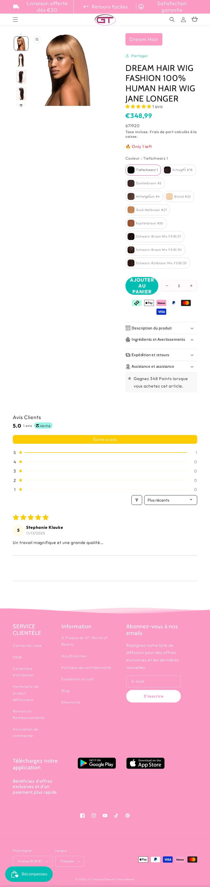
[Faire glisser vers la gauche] (21, 34)
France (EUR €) (30, 861)
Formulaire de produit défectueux (25, 693)
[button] (172, 19)
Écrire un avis (105, 439)
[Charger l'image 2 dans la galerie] (21, 60)
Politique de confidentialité (86, 667)
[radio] (143, 169)
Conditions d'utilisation (23, 671)
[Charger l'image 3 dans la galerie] (21, 77)
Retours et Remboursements (29, 714)
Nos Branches (74, 656)
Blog (65, 690)
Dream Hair (144, 39)
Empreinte (71, 702)
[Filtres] (136, 500)
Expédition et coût (77, 679)
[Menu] (15, 19)
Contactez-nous (27, 645)
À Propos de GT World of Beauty (84, 640)
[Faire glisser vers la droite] (21, 106)
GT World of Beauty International (111, 879)
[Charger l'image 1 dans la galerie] (21, 43)
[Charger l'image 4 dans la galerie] (21, 94)
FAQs (17, 657)
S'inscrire (154, 696)
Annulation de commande (25, 732)
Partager (139, 55)
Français (67, 861)
